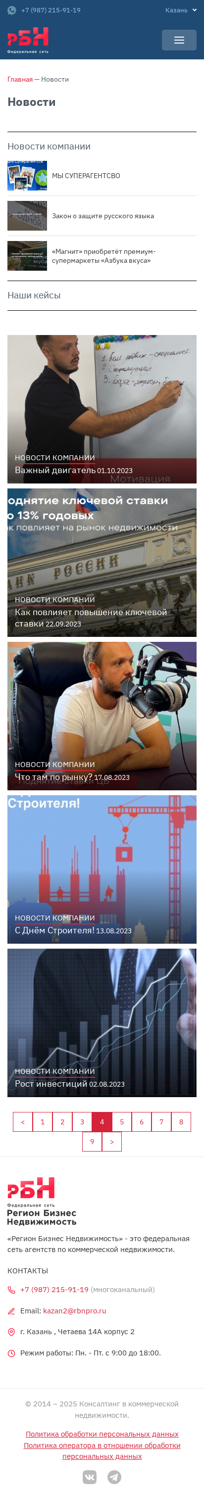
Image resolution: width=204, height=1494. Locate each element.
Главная (20, 79)
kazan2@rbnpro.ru (74, 1310)
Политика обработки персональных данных (102, 1434)
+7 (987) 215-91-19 (51, 10)
